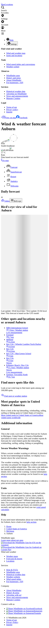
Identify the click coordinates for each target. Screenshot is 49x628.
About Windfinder (13, 80)
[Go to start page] (1, 2)
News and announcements (17, 96)
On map (5, 160)
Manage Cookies (13, 98)
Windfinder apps (13, 75)
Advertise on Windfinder (16, 94)
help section (31, 522)
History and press (13, 78)
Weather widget (12, 67)
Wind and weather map (15, 53)
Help (11, 40)
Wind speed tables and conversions (20, 64)
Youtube (37, 613)
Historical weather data (15, 91)
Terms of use (11, 107)
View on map (10, 118)
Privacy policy (12, 109)
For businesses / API (14, 82)
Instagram (38, 611)
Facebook (23, 118)
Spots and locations (14, 55)
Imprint (9, 112)
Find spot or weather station (15, 396)
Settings (13, 44)
